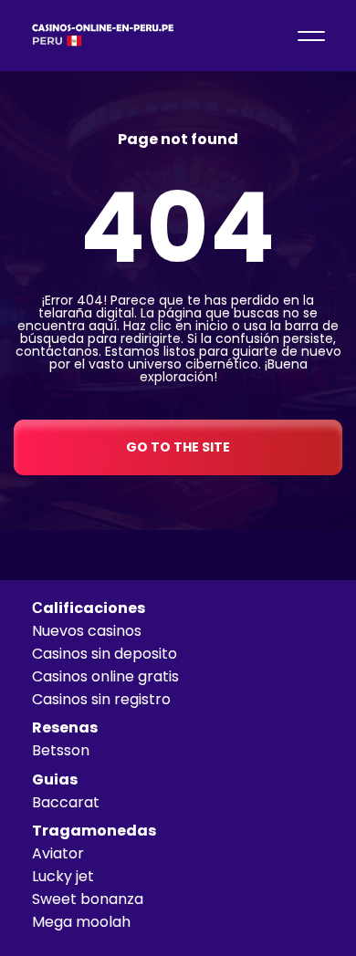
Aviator (58, 853)
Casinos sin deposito (104, 653)
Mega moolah (81, 921)
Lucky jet (63, 876)
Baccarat (65, 802)
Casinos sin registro (101, 699)
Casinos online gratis (105, 676)
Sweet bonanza (87, 898)
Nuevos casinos (86, 630)
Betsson (60, 750)
